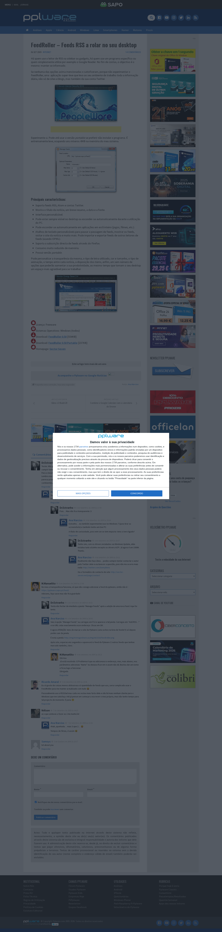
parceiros (83, 447)
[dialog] (111, 466)
